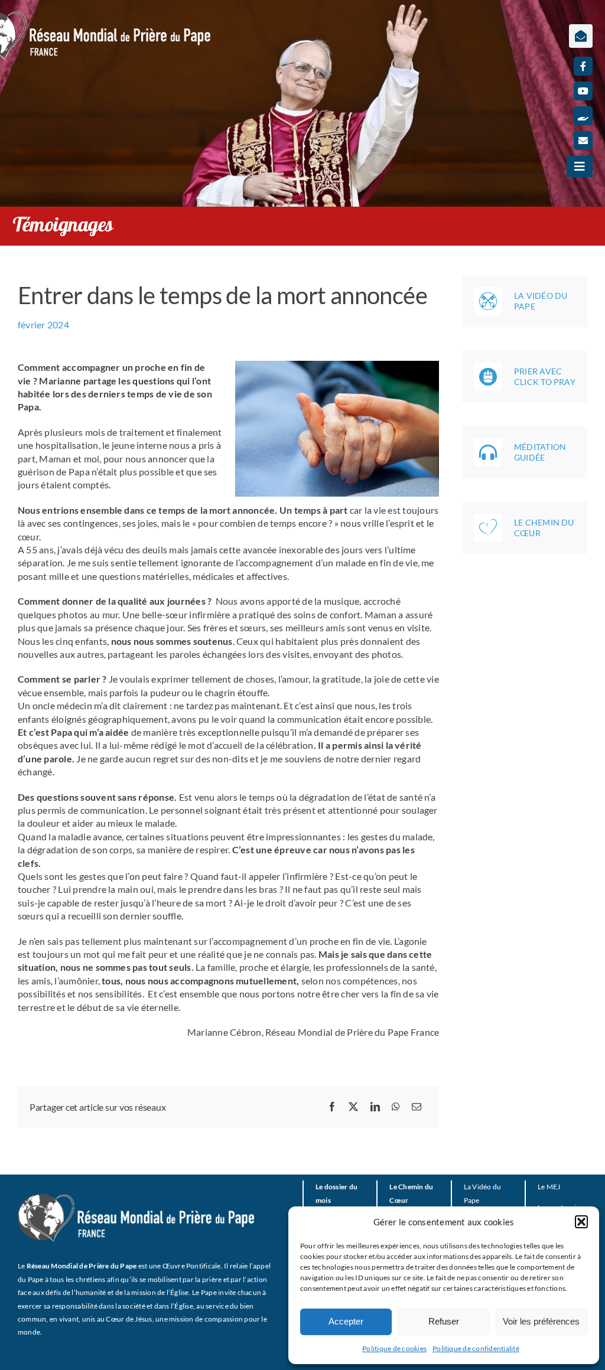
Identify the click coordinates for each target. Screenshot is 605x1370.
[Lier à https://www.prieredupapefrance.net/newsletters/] (581, 36)
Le (541, 1186)
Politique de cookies (394, 1348)
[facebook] (583, 66)
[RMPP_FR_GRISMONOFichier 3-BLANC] (136, 1198)
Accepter (345, 1321)
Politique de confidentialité (475, 1348)
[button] (581, 1222)
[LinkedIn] (375, 1106)
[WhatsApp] (396, 1106)
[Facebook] (332, 1106)
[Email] (416, 1106)
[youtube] (583, 90)
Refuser (443, 1321)
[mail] (583, 140)
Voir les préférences (541, 1321)
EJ (556, 1186)
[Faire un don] (583, 115)
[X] (353, 1106)
